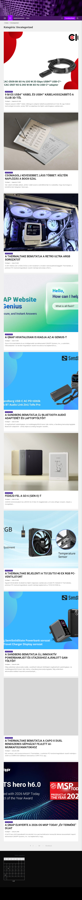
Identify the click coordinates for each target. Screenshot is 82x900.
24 (5, 875)
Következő (48, 846)
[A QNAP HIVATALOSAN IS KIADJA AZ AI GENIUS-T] (41, 303)
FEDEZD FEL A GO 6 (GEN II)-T (23, 495)
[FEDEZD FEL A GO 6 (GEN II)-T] (41, 462)
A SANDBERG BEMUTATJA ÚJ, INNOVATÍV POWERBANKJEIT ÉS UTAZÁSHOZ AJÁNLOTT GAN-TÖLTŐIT (36, 658)
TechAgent (7, 101)
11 (8, 868)
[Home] (10, 18)
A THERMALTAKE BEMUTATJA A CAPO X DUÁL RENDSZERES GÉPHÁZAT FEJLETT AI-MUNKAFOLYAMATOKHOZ (33, 744)
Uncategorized (8, 91)
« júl (13, 881)
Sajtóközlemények (19, 18)
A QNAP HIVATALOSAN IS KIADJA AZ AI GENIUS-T (36, 337)
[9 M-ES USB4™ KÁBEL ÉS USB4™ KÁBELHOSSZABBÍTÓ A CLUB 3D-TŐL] (41, 60)
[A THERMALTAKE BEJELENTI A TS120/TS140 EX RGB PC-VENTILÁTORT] (41, 539)
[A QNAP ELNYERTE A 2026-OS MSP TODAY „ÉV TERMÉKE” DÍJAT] (41, 791)
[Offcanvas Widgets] (5, 18)
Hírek (27, 18)
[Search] (77, 18)
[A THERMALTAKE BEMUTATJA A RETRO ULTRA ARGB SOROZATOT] (41, 222)
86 (39, 846)
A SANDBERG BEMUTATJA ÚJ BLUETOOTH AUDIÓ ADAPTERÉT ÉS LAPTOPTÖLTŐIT (35, 416)
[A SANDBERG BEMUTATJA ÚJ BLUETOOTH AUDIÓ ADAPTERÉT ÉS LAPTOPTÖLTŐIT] (41, 381)
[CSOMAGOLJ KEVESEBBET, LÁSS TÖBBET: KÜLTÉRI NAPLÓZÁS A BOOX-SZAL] (41, 141)
